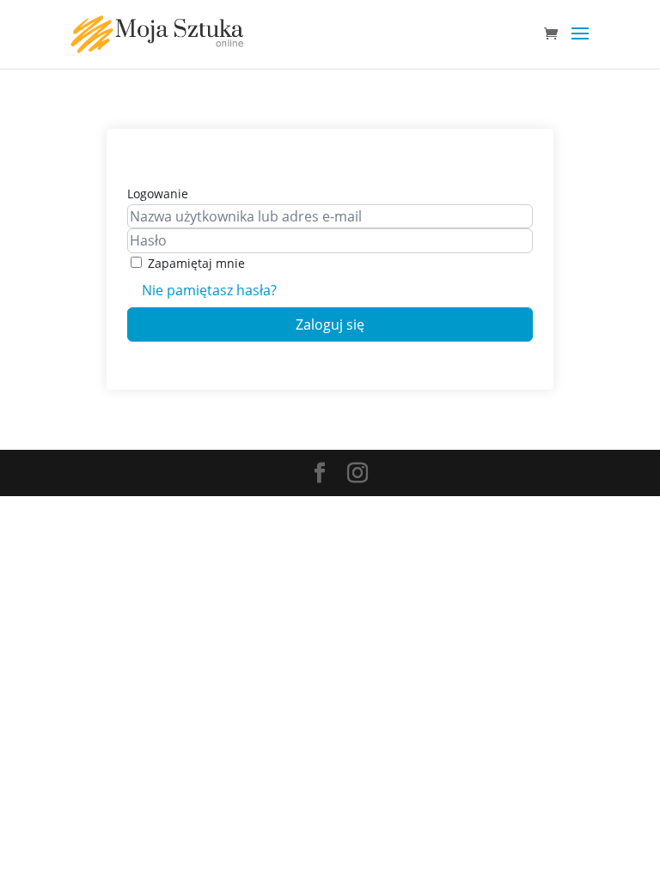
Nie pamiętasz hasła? (209, 290)
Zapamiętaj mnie (196, 263)
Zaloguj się (330, 324)
